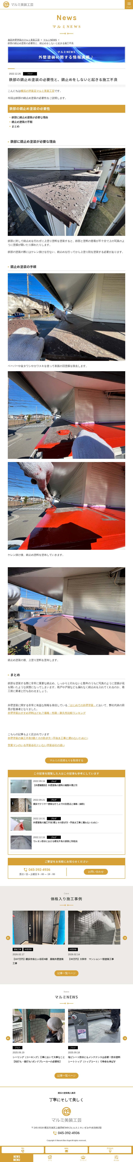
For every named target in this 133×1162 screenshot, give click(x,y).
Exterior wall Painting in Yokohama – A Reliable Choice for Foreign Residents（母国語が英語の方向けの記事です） (94, 1061)
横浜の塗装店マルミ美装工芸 (37, 91)
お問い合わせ (96, 871)
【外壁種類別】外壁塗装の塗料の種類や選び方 (55, 785)
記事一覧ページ (66, 973)
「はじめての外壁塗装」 (81, 705)
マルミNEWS (50, 40)
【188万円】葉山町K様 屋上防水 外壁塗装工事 (93, 959)
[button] (8, 938)
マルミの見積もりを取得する (66, 760)
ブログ (30, 74)
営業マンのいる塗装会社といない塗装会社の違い (36, 745)
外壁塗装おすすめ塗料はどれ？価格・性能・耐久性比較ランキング (47, 713)
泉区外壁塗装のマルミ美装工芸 (24, 40)
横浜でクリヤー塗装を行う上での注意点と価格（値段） (59, 804)
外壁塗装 (17, 949)
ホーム (50, 1160)
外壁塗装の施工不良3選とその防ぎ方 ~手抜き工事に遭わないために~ (48, 738)
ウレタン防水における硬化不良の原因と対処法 (55, 841)
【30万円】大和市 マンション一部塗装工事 (35, 959)
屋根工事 (73, 949)
